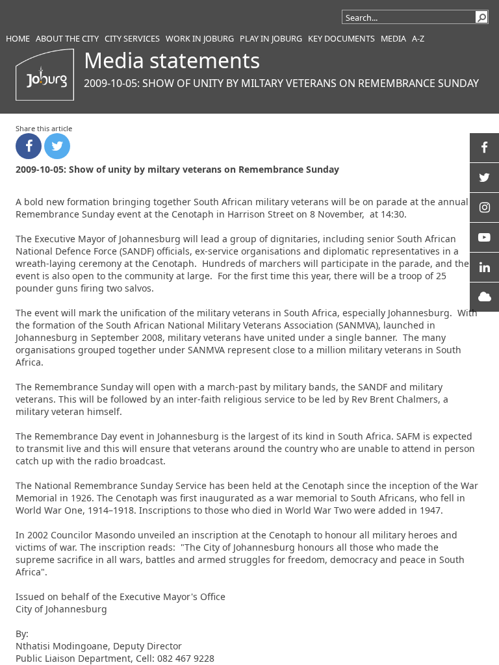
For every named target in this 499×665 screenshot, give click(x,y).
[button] (481, 16)
